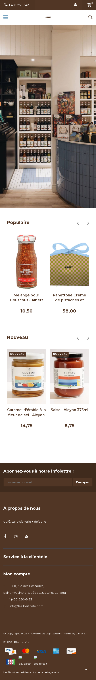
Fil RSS (7, 642)
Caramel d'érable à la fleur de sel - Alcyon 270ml (26, 413)
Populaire (18, 222)
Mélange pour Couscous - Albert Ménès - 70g (26, 298)
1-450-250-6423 (20, 5)
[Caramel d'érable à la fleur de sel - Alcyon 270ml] (26, 376)
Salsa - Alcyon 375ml (69, 410)
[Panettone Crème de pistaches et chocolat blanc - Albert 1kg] (69, 261)
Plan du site (21, 642)
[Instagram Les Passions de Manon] (16, 537)
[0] (89, 5)
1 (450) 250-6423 (21, 599)
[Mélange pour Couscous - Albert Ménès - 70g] (26, 261)
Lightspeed (53, 633)
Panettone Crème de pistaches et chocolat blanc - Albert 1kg (69, 298)
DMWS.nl (82, 633)
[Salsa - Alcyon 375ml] (69, 376)
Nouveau (17, 337)
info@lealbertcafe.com (26, 606)
